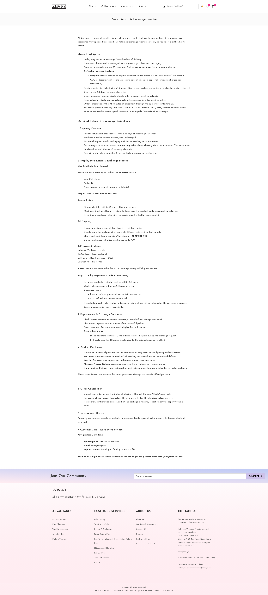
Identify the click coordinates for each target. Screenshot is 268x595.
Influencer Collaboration (146, 544)
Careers (139, 534)
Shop (91, 6)
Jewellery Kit (58, 534)
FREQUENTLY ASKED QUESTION (156, 591)
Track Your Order (102, 524)
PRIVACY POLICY (103, 591)
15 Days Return (59, 520)
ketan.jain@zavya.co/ (187, 568)
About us (140, 520)
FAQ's (97, 563)
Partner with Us (143, 539)
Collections (107, 6)
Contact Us (141, 529)
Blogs (141, 6)
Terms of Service (101, 558)
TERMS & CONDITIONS (125, 591)
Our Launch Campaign (146, 524)
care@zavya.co (98, 446)
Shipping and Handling (104, 548)
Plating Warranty (60, 539)
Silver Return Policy (103, 534)
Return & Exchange (103, 529)
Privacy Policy (100, 553)
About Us (126, 6)
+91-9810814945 (185, 558)
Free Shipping (58, 524)
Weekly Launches (60, 529)
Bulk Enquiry (99, 520)
